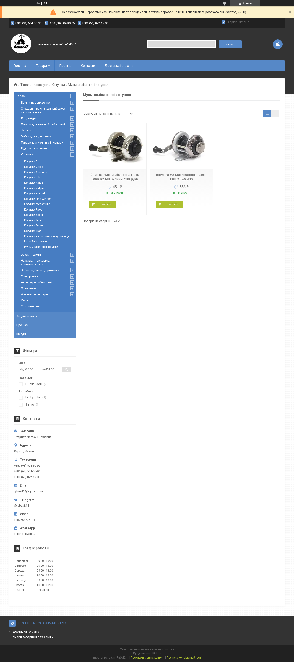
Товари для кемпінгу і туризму (42, 142)
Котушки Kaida (33, 182)
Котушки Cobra (33, 167)
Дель (24, 300)
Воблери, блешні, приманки (40, 270)
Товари (41, 66)
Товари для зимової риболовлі (43, 124)
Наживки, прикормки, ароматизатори (36, 262)
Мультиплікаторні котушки (41, 246)
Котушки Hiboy (33, 177)
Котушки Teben (33, 220)
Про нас (65, 66)
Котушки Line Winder (37, 198)
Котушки (58, 85)
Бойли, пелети (31, 254)
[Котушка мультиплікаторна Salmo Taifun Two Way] (181, 146)
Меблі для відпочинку (36, 136)
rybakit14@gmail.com (28, 491)
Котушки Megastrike (37, 204)
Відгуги (21, 334)
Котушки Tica (32, 231)
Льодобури (29, 118)
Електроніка (29, 276)
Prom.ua (169, 649)
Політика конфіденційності (184, 657)
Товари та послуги (34, 85)
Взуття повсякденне (35, 102)
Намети (26, 130)
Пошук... (230, 44)
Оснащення (29, 288)
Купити (107, 204)
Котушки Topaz (33, 225)
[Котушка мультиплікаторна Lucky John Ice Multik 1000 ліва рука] (114, 146)
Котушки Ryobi (33, 209)
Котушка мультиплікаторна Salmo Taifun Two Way (181, 177)
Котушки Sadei (33, 215)
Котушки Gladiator (35, 172)
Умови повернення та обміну (33, 637)
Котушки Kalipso (34, 188)
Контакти (88, 66)
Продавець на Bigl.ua (147, 653)
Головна (20, 66)
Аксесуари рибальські (36, 282)
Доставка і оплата (119, 66)
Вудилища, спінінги (34, 148)
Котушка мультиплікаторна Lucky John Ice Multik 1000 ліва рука (114, 177)
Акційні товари (26, 316)
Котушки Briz (32, 161)
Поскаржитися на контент (147, 657)
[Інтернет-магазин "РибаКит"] (20, 44)
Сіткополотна (30, 306)
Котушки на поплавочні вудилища (46, 236)
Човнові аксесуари (34, 294)
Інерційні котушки (35, 241)
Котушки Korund (34, 193)
